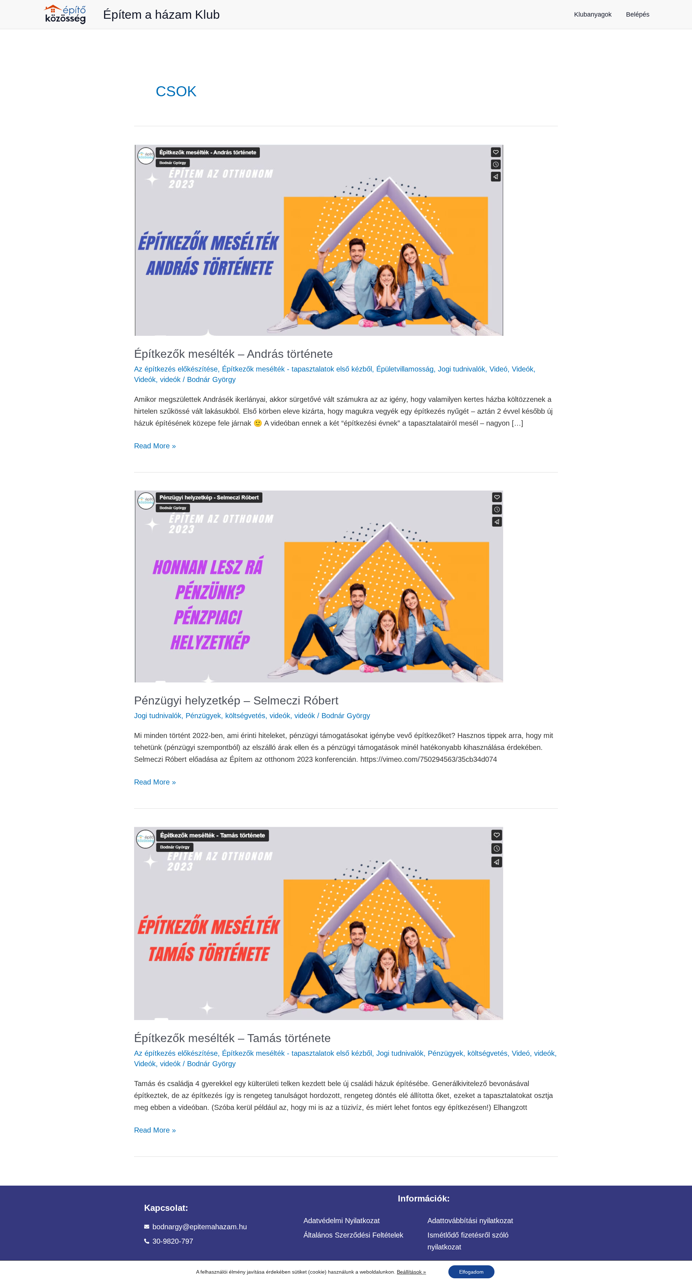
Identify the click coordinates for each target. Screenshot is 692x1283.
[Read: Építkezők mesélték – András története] (318, 239)
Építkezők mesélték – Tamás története (232, 1038)
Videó (498, 369)
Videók (522, 369)
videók (170, 379)
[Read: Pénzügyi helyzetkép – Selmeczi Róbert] (318, 586)
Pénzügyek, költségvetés (225, 716)
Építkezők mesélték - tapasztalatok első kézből (297, 369)
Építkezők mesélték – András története (233, 353)
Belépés (637, 14)
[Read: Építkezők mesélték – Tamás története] (318, 923)
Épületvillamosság (405, 369)
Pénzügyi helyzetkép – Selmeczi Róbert (236, 700)
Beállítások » (411, 1272)
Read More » (155, 445)
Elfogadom (471, 1272)
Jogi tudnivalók (461, 369)
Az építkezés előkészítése (176, 369)
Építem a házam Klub (161, 14)
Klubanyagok (593, 14)
